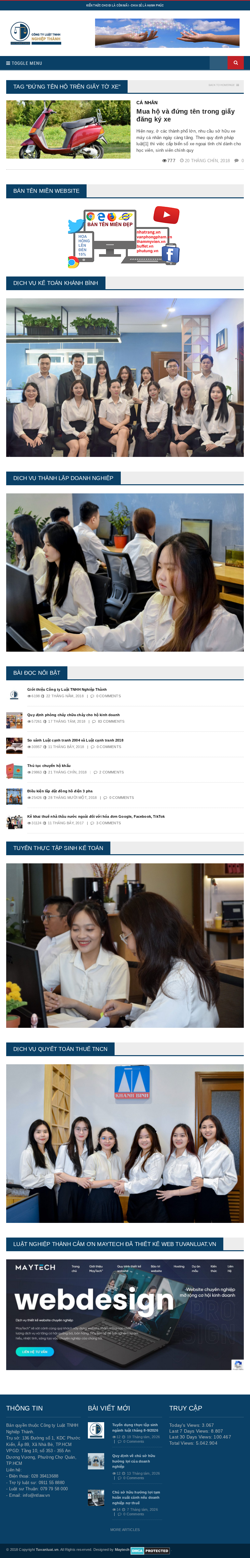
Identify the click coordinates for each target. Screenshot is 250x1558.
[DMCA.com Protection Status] (150, 1549)
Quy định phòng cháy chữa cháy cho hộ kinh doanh (73, 715)
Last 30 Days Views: (191, 1436)
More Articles (125, 1530)
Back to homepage (222, 85)
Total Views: (182, 1443)
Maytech (122, 1549)
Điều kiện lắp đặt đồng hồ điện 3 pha (59, 791)
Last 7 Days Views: (190, 1431)
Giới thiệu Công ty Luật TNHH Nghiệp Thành (67, 689)
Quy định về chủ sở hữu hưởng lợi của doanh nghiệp (134, 1461)
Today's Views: (185, 1425)
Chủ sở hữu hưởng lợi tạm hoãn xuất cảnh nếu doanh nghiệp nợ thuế (136, 1497)
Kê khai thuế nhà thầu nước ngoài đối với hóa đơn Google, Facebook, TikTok (96, 816)
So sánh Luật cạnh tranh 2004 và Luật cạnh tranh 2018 (75, 740)
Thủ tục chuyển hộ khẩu (49, 766)
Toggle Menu (26, 63)
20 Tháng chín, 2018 (208, 160)
